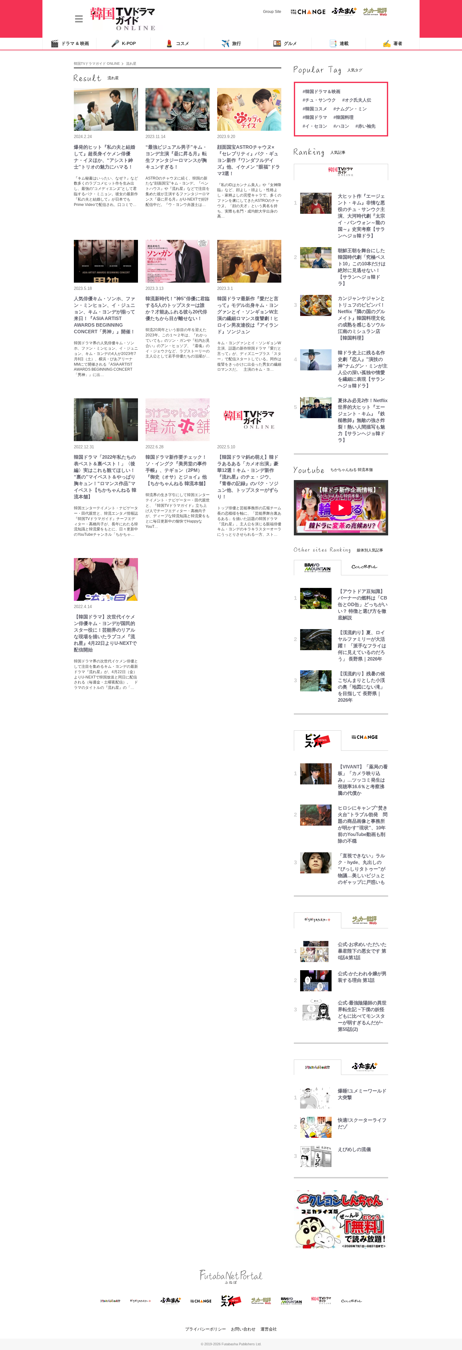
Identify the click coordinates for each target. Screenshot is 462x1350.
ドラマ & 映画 (69, 43)
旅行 (231, 43)
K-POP (123, 43)
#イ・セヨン (315, 126)
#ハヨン (341, 126)
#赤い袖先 (365, 126)
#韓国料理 (343, 117)
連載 (339, 43)
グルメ (285, 43)
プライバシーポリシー (205, 1329)
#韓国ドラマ (315, 117)
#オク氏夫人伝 (356, 99)
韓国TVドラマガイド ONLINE (97, 63)
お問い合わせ (243, 1329)
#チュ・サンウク (319, 99)
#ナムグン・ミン (350, 108)
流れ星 (131, 63)
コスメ (177, 43)
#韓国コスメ (315, 108)
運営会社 (269, 1329)
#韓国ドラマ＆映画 (321, 91)
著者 (392, 43)
